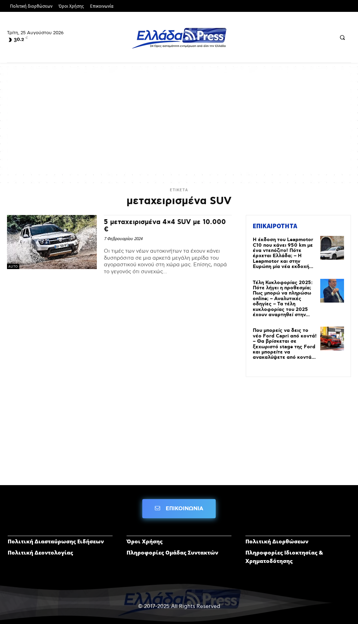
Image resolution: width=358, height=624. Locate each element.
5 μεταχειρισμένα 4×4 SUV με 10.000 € (165, 226)
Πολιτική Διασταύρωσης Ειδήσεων (56, 541)
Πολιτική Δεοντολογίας (40, 552)
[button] (342, 37)
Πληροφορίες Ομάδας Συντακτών (172, 552)
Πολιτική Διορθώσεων (276, 541)
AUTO (13, 266)
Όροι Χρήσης (145, 541)
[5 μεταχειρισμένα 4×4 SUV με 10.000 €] (52, 242)
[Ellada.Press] (179, 38)
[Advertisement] (179, 122)
